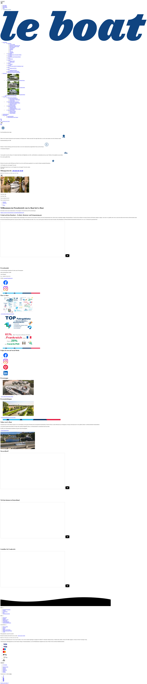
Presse (4, 205)
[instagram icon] (5, 291)
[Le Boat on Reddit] (3, 681)
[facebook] (3, 676)
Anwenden (2, 1)
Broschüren (5, 6)
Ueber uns (4, 203)
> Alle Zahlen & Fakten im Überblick (7, 313)
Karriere (4, 627)
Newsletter (5, 5)
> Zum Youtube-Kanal (4, 430)
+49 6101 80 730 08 (17, 171)
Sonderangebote (6, 114)
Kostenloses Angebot (7, 9)
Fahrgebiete (5, 42)
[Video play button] (67, 255)
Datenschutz (5, 620)
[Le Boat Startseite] (73, 40)
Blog (4, 612)
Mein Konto (5, 7)
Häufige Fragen (5, 619)
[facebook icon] (5, 285)
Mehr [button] (1, 607)
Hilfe (4, 8)
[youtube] (3, 679)
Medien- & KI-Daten (6, 629)
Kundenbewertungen (6, 609)
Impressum (5, 617)
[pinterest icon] (5, 369)
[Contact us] (1, 124)
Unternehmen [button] (3, 624)
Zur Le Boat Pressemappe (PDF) (7, 396)
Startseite (4, 202)
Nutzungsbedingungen (7, 622)
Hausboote (5, 73)
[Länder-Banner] (1, 3)
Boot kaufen (5, 115)
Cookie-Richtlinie (6, 621)
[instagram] (3, 677)
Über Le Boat (5, 626)
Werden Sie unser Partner (7, 630)
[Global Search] (1, 119)
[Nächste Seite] (3, 168)
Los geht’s (4, 96)
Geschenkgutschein (6, 613)
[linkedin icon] (5, 375)
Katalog (4, 610)
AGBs (4, 631)
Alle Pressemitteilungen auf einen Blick (8, 417)
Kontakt (4, 618)
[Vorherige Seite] (1, 168)
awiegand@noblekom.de (8, 278)
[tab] (3, 212)
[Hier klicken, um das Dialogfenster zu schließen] (1, 176)
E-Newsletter (5, 611)
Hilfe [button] (1, 615)
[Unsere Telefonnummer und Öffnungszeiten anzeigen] (1, 123)
